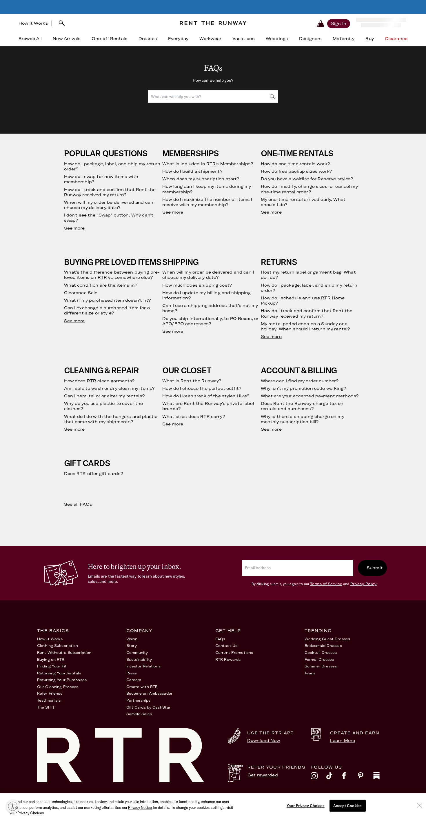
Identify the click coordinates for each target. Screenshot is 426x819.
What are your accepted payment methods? (309, 395)
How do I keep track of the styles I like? (205, 395)
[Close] (419, 806)
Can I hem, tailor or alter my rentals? (104, 395)
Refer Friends (50, 693)
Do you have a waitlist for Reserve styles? (307, 178)
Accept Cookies (347, 805)
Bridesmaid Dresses (323, 645)
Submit (375, 567)
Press (131, 673)
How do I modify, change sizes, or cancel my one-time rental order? (309, 189)
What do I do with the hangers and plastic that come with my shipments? (111, 419)
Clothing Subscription (57, 645)
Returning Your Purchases (62, 680)
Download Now (263, 740)
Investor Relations (143, 666)
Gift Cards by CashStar (148, 707)
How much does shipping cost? (197, 285)
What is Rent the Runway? (191, 380)
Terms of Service (326, 584)
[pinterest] (365, 777)
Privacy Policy (363, 584)
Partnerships (138, 700)
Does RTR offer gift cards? (93, 473)
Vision (132, 639)
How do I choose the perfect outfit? (201, 388)
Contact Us (226, 645)
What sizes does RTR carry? (193, 416)
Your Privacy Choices (306, 805)
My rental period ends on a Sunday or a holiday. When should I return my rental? (305, 326)
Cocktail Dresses (321, 652)
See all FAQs (78, 504)
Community (137, 652)
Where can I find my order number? (300, 380)
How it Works (33, 23)
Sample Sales (139, 714)
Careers (133, 680)
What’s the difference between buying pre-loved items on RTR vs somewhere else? (112, 275)
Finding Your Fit (52, 666)
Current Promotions (234, 652)
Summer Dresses (321, 666)
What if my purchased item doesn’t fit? (107, 300)
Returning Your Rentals (59, 673)
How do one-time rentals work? (295, 163)
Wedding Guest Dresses (327, 639)
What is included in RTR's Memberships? (207, 163)
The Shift (45, 707)
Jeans (310, 673)
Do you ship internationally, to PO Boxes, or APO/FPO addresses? (210, 321)
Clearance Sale (81, 292)
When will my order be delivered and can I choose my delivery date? (110, 205)
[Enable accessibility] (13, 806)
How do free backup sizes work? (296, 171)
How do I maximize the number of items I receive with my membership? (207, 202)
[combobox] (113, 23)
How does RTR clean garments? (99, 380)
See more (74, 228)
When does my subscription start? (200, 178)
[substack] (381, 777)
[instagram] (318, 777)
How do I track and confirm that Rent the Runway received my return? (110, 192)
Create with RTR (142, 687)
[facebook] (350, 777)
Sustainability (139, 659)
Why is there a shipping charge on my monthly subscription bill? (302, 419)
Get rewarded (262, 775)
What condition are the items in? (100, 285)
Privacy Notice (140, 807)
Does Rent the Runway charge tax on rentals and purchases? (302, 406)
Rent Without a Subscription (64, 652)
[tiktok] (334, 777)
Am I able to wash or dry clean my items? (109, 388)
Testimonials (49, 700)
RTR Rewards (228, 659)
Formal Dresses (319, 659)
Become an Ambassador (149, 693)
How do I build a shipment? (192, 171)
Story (131, 645)
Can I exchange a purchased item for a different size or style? (107, 310)
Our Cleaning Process (57, 687)
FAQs (220, 639)
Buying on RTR (51, 659)
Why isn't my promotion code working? (303, 388)
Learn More (342, 740)
